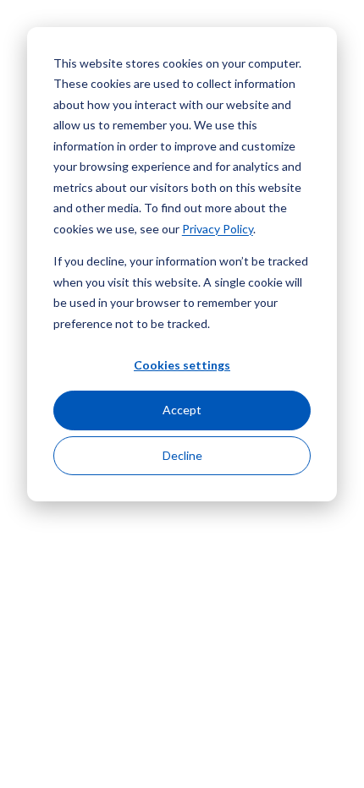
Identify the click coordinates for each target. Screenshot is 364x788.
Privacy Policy (217, 229)
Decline (182, 455)
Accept (182, 409)
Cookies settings (182, 365)
